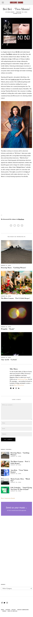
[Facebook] (11, 225)
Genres (4, 611)
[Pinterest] (22, 225)
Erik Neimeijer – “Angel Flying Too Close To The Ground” (21, 488)
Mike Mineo (11, 12)
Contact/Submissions (23, 609)
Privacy (14, 609)
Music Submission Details (8, 498)
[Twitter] (18, 225)
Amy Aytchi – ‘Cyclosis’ (9, 360)
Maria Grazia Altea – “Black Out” (20, 480)
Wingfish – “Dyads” (8, 329)
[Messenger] (14, 225)
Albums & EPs (17, 13)
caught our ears (15, 79)
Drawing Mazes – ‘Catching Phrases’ (13, 268)
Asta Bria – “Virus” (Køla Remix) (19, 471)
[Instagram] (16, 388)
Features (8, 609)
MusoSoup (21, 219)
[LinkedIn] (19, 388)
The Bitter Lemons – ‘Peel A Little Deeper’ (15, 298)
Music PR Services (12, 611)
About (2, 609)
